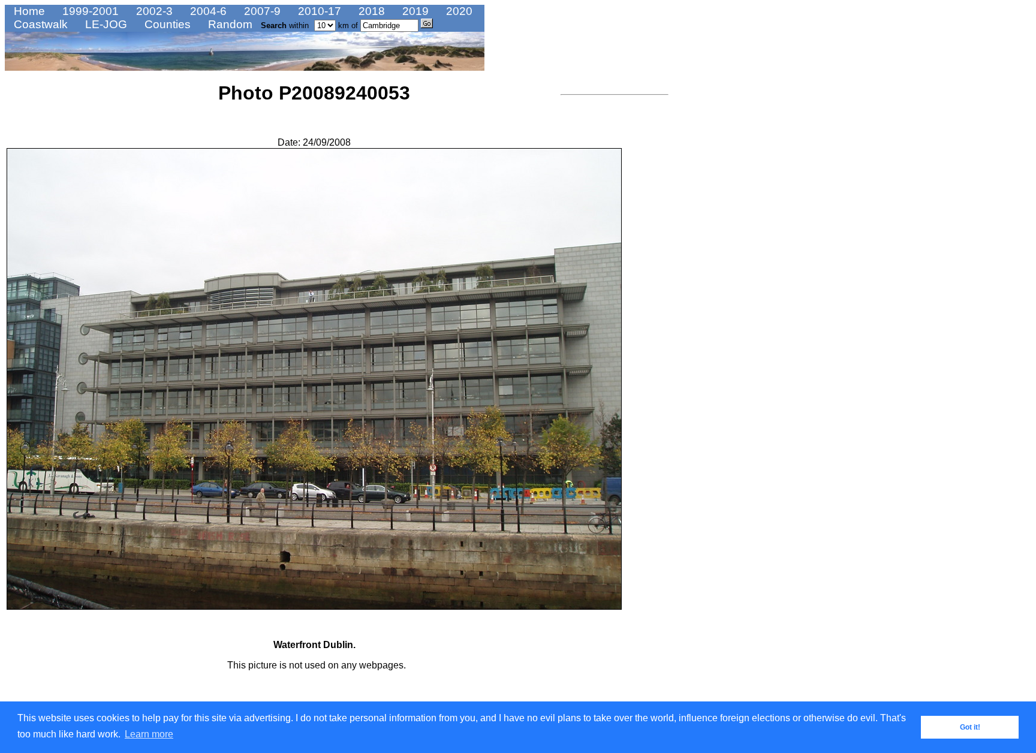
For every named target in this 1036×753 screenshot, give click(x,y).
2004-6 (207, 11)
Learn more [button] (149, 734)
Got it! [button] (970, 727)
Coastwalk (39, 24)
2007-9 (261, 11)
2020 (457, 11)
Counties (166, 24)
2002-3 (153, 11)
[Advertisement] (597, 279)
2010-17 (318, 11)
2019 (414, 11)
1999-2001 (89, 11)
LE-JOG (104, 24)
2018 (370, 11)
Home (28, 11)
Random (228, 24)
